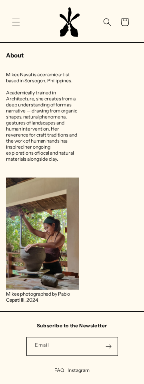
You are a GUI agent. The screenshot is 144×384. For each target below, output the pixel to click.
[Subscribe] (109, 346)
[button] (16, 22)
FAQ (59, 370)
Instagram (79, 370)
